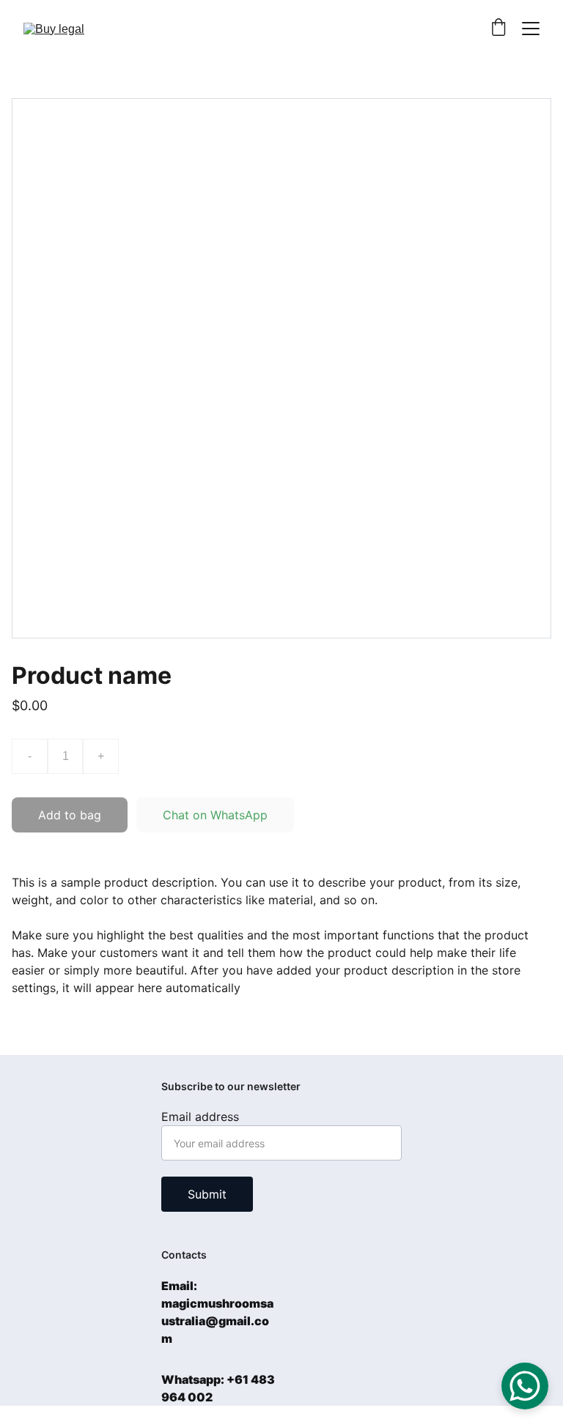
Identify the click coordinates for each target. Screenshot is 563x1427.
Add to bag (69, 815)
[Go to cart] (498, 29)
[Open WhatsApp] (524, 1386)
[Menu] (531, 28)
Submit (207, 1194)
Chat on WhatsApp (215, 815)
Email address (200, 1116)
